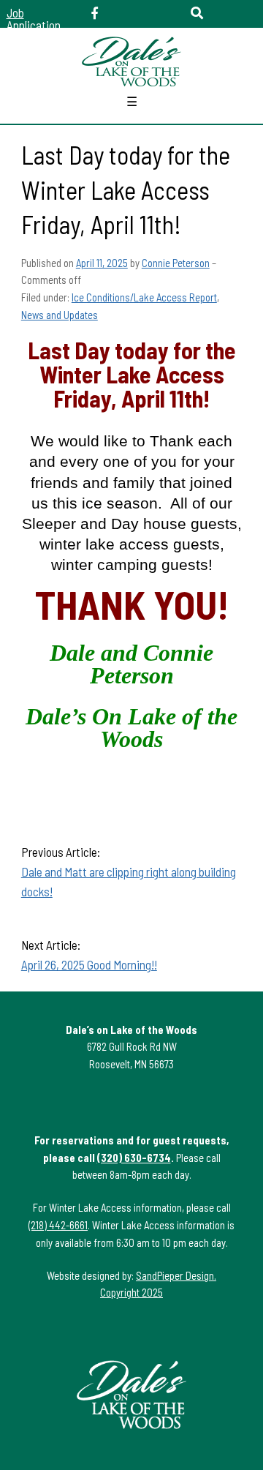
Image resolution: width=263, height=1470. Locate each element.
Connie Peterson (176, 262)
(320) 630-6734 (134, 1157)
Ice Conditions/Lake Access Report (144, 297)
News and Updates (59, 314)
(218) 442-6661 (58, 1224)
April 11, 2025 (102, 262)
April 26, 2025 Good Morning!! (89, 964)
